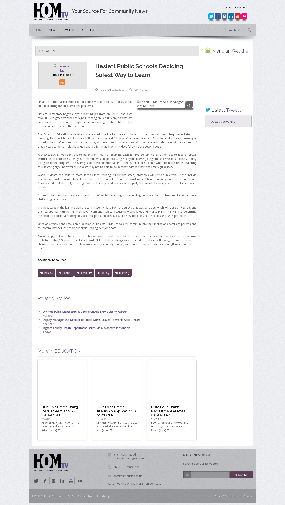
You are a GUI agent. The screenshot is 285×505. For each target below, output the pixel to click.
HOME (39, 30)
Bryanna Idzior (62, 74)
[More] (53, 430)
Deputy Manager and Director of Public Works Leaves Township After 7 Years (91, 320)
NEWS (53, 30)
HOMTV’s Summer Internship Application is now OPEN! (116, 411)
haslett (48, 273)
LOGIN (227, 7)
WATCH (69, 30)
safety (105, 273)
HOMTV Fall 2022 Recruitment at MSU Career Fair (168, 411)
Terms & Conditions (226, 496)
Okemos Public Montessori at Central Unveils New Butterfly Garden (85, 311)
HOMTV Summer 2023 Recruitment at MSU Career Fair (60, 411)
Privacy (248, 496)
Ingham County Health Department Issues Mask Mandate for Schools (86, 328)
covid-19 (86, 273)
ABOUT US (89, 30)
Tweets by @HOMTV (222, 121)
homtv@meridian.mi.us (127, 476)
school (67, 273)
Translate (231, 30)
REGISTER (240, 7)
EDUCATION (47, 51)
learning (124, 273)
